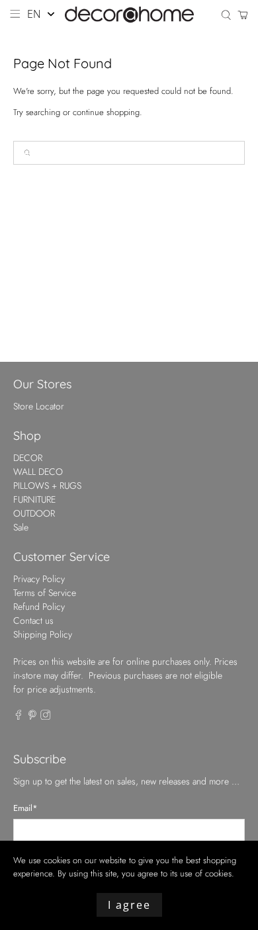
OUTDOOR (34, 513)
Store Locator (38, 406)
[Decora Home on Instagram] (45, 716)
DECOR (27, 457)
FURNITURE (34, 499)
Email (25, 808)
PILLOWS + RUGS (47, 485)
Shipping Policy (42, 634)
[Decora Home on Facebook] (18, 716)
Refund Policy (39, 606)
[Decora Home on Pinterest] (32, 716)
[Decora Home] (129, 14)
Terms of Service (44, 592)
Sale (20, 527)
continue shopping (106, 112)
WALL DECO (38, 471)
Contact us (33, 620)
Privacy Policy (39, 578)
